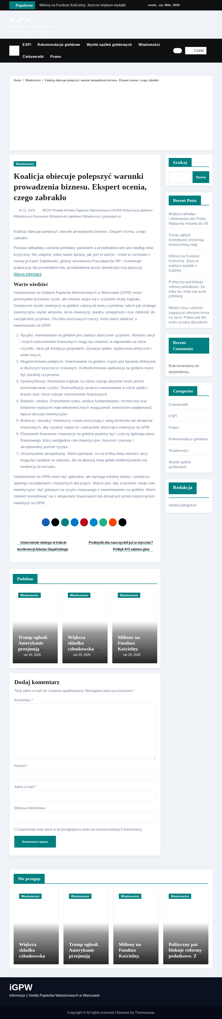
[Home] (14, 51)
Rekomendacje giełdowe (59, 45)
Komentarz (23, 700)
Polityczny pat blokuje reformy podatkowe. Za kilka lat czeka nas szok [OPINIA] (185, 959)
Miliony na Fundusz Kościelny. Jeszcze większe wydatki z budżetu (135, 959)
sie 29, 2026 (32, 655)
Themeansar (144, 1012)
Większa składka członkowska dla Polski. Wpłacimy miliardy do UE (189, 218)
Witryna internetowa (29, 808)
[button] (211, 51)
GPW (118, 210)
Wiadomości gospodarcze (102, 216)
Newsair (123, 1012)
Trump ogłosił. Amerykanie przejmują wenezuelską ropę (33, 649)
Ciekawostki (33, 56)
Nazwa (20, 766)
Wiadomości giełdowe (66, 216)
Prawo (55, 56)
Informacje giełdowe (138, 210)
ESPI (27, 45)
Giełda (58, 210)
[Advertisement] (111, 115)
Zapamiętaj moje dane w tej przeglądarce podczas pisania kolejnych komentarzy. (80, 829)
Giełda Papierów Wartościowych (88, 210)
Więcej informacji (28, 274)
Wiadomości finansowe (31, 216)
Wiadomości (149, 45)
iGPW (20, 20)
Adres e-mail (25, 787)
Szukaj (180, 162)
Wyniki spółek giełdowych (109, 45)
